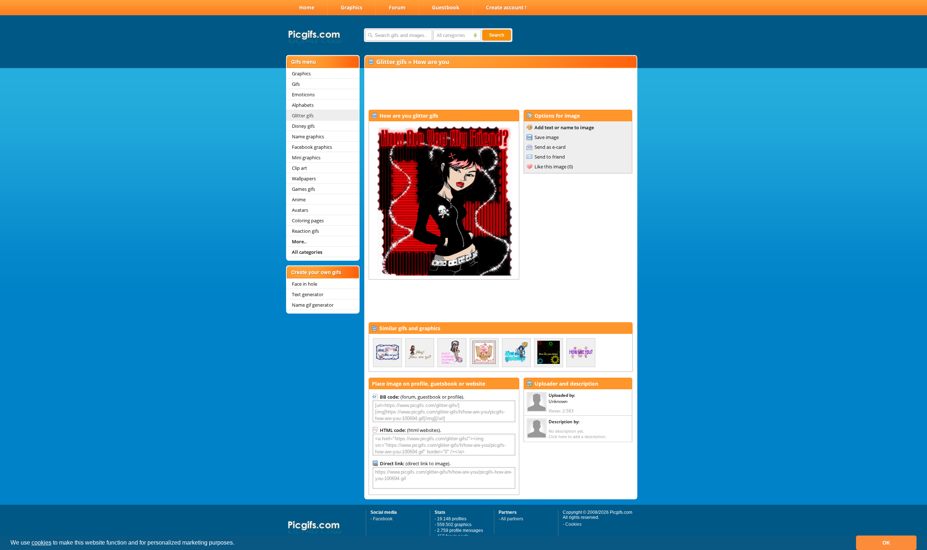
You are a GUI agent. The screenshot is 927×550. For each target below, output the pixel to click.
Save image (546, 137)
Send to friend (549, 157)
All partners (512, 518)
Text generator (307, 294)
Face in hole (304, 284)
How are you (431, 62)
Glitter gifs (303, 115)
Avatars (300, 210)
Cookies (573, 524)
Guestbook (446, 7)
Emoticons (303, 94)
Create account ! (506, 7)
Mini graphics (306, 157)
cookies (41, 542)
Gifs (296, 84)
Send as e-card (550, 147)
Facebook (383, 518)
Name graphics (308, 136)
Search (496, 35)
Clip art (299, 168)
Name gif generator (313, 305)
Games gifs (303, 189)
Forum (397, 7)
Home (306, 7)
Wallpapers (304, 178)
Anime (299, 199)
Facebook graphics (312, 147)
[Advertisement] (500, 89)
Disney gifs (303, 126)
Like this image (550, 166)
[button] (237, 543)
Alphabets (303, 105)
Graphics (351, 7)
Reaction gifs (305, 231)
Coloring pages (308, 220)
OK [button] (886, 543)
